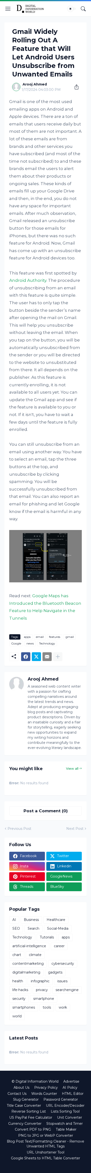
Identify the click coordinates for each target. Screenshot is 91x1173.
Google (16, 643)
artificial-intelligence (29, 946)
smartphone (43, 998)
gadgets (55, 972)
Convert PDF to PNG (33, 1129)
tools (47, 1007)
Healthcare (56, 920)
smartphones (23, 1007)
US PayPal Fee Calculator (30, 1117)
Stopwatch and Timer (64, 1123)
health (17, 981)
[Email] (47, 656)
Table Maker (66, 1129)
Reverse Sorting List (28, 1111)
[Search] (83, 9)
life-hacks (20, 990)
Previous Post (19, 828)
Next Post (74, 828)
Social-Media (57, 928)
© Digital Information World (35, 1081)
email (40, 637)
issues (62, 981)
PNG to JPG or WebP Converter (45, 1135)
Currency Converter (24, 1123)
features (54, 637)
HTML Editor (72, 1093)
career (59, 946)
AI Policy (70, 1087)
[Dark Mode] (72, 9)
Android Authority (27, 280)
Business (31, 920)
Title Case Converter (24, 1105)
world (17, 1016)
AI (14, 920)
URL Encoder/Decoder (65, 1105)
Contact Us (17, 1093)
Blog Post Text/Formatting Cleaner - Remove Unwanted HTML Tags (45, 1143)
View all (72, 768)
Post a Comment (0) (46, 810)
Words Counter (44, 1093)
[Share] (75, 87)
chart (16, 955)
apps (27, 637)
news (30, 643)
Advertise (71, 1081)
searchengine (67, 990)
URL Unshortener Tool (45, 1152)
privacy (42, 990)
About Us (21, 1087)
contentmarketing (28, 963)
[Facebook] (25, 656)
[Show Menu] (8, 9)
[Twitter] (36, 656)
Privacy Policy (46, 1087)
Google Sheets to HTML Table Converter (45, 1158)
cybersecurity (62, 963)
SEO (16, 928)
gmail (70, 637)
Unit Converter (69, 1117)
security (18, 998)
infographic (40, 981)
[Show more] (57, 656)
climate (35, 955)
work (63, 1007)
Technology (47, 643)
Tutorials (47, 937)
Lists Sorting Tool (65, 1111)
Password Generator (60, 1099)
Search (33, 928)
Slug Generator (26, 1099)
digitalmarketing (26, 972)
